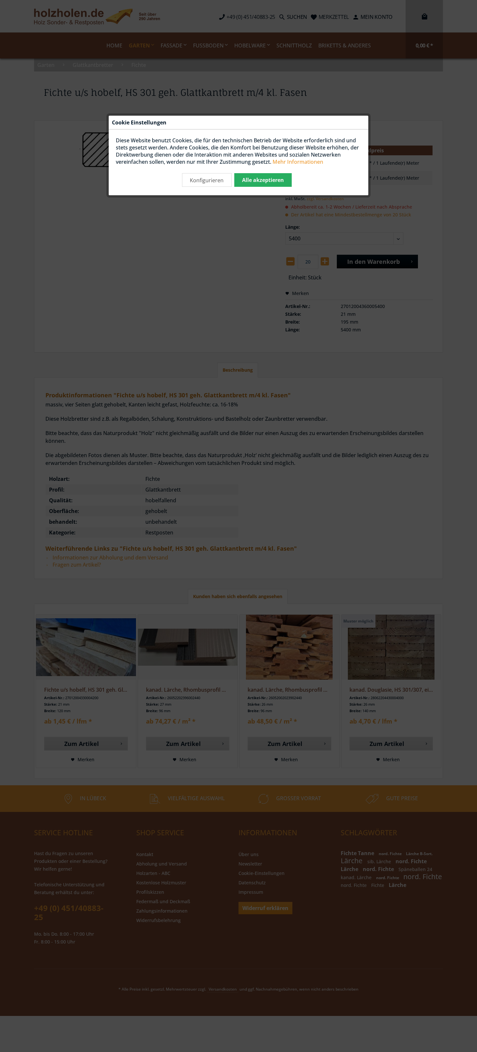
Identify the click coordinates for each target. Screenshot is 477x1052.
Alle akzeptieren (263, 180)
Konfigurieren (207, 180)
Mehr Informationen (298, 161)
